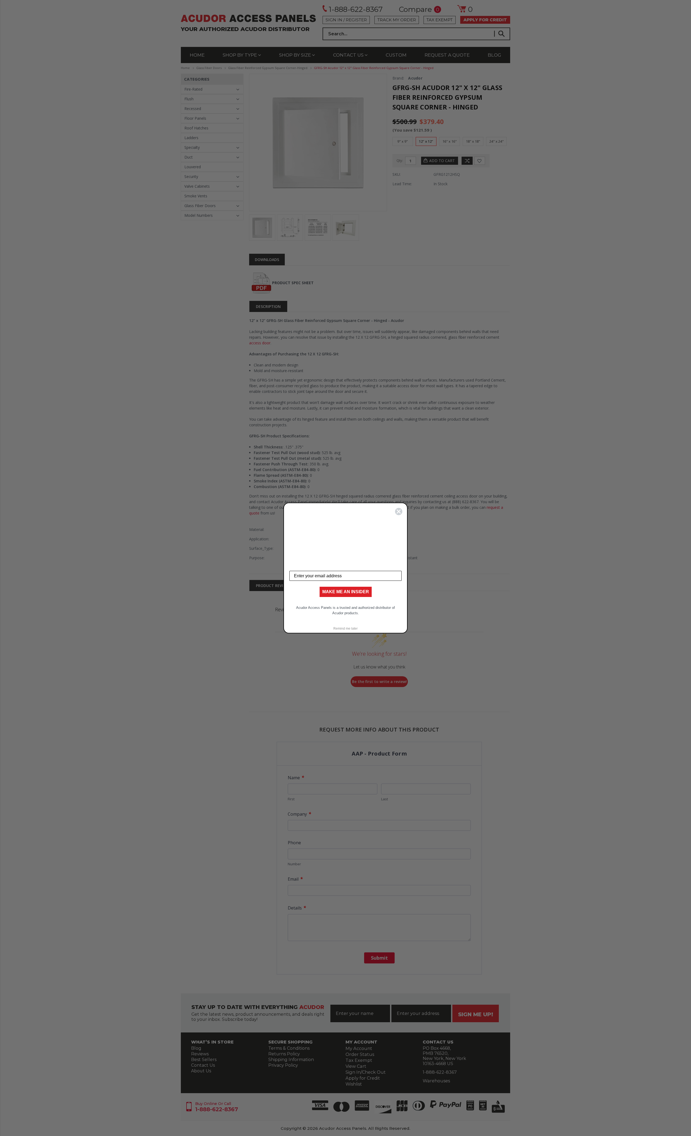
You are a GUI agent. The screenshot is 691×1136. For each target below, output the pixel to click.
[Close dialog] (399, 511)
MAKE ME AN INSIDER (345, 591)
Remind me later (345, 628)
